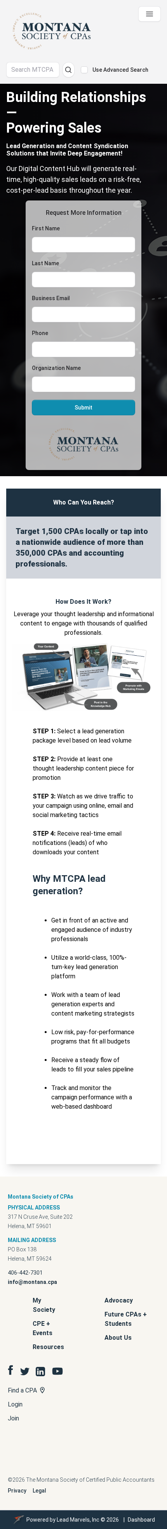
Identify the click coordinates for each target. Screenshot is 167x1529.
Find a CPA (23, 1390)
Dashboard (141, 1520)
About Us (118, 1337)
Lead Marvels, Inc (78, 1520)
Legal (39, 1491)
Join (13, 1418)
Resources (48, 1347)
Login (15, 1404)
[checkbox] (84, 69)
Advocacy (118, 1300)
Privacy (17, 1491)
